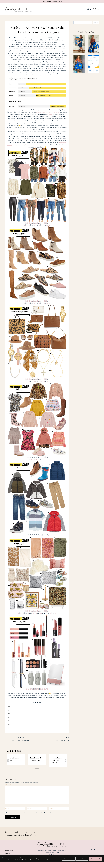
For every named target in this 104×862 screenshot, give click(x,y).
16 (34, 225)
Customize (68, 859)
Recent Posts (54, 9)
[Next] (65, 760)
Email (29, 808)
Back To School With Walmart (20, 739)
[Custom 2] (98, 849)
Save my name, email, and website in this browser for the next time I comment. (28, 812)
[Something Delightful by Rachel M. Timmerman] (18, 9)
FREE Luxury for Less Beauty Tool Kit (52, 1)
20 (44, 225)
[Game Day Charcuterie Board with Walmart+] (93, 64)
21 (47, 225)
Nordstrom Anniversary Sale (39, 24)
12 (24, 225)
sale (47, 24)
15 (31, 225)
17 (36, 225)
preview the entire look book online (48, 112)
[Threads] (96, 9)
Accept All (95, 859)
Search (96, 22)
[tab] (35, 768)
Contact (7, 853)
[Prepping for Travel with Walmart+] (93, 44)
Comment (8, 784)
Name (7, 808)
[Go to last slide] (8, 760)
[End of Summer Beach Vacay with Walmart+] (79, 64)
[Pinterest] (91, 9)
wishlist (49, 114)
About (45, 9)
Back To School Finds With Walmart (57, 760)
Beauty (82, 9)
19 (41, 225)
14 (29, 225)
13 (26, 225)
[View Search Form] (98, 9)
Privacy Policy (9, 850)
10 (44, 223)
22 (49, 225)
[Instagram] (88, 9)
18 (39, 225)
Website (52, 808)
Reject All (82, 859)
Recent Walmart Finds (62, 739)
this (33, 613)
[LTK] (93, 9)
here (49, 68)
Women (50, 24)
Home (27, 24)
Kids (30, 24)
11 (46, 223)
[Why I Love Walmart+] (79, 44)
